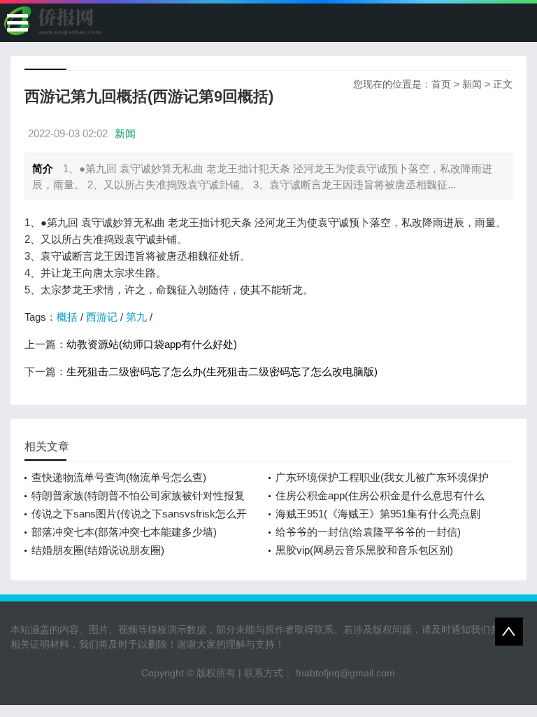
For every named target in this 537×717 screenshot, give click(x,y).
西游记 (101, 317)
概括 (67, 317)
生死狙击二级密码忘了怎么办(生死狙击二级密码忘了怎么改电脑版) (222, 371)
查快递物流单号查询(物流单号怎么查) (118, 477)
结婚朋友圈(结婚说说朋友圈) (97, 550)
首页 (441, 84)
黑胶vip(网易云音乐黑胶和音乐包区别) (364, 550)
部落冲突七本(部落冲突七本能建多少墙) (124, 532)
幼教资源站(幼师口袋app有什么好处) (151, 344)
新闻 (472, 84)
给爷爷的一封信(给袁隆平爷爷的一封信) (368, 532)
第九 (136, 317)
